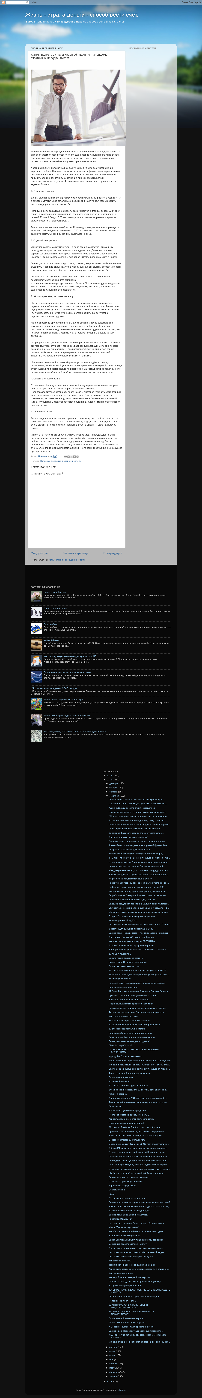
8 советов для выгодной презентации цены (131, 929)
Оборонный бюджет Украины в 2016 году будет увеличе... (139, 1144)
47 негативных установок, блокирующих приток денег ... (138, 1012)
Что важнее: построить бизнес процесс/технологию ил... (138, 1223)
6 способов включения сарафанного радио (131, 945)
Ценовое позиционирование (123, 987)
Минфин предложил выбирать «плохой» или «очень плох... (139, 1065)
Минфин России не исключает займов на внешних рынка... (139, 1342)
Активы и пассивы (118, 1094)
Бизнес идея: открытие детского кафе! (63, 699)
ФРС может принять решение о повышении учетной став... (139, 858)
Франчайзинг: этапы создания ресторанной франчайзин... (139, 845)
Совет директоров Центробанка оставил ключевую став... (138, 1160)
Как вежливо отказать (120, 1261)
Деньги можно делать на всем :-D (126, 958)
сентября (114, 796)
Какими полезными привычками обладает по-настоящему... (140, 1206)
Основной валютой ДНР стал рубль (127, 1140)
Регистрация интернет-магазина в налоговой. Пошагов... (138, 949)
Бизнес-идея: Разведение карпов (126, 1318)
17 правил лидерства (120, 954)
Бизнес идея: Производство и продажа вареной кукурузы (138, 933)
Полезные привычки (50, 461)
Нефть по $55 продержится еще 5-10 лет (130, 879)
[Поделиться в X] (71, 456)
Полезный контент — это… (123, 1301)
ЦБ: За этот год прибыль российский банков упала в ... (137, 1173)
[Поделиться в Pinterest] (77, 456)
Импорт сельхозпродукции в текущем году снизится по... (138, 891)
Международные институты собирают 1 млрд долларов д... (139, 870)
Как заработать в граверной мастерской (129, 1277)
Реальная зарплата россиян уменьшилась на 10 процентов (139, 1060)
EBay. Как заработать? (120, 1045)
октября (113, 792)
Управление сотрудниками (122, 1185)
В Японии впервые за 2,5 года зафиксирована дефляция (138, 862)
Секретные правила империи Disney (128, 1244)
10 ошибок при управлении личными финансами (134, 1024)
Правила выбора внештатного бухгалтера (130, 1033)
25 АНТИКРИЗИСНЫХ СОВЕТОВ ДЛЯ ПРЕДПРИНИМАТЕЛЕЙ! (128, 1306)
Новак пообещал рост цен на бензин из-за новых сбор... (138, 866)
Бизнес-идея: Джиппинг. (121, 1077)
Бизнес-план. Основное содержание (128, 962)
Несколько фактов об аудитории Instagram (131, 1256)
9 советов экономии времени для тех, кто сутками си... (137, 820)
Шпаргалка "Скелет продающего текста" (130, 849)
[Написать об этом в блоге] (68, 456)
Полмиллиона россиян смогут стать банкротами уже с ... (138, 799)
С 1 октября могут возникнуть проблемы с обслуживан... (138, 803)
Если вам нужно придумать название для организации (137, 841)
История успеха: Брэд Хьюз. (123, 920)
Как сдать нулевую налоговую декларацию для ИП (70, 656)
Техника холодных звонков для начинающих (132, 1265)
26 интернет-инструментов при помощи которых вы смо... (139, 974)
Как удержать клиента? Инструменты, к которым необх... (138, 1098)
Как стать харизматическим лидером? (128, 837)
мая (111, 1359)
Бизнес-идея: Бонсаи (55, 592)
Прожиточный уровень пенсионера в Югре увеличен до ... (139, 883)
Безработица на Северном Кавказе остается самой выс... (138, 895)
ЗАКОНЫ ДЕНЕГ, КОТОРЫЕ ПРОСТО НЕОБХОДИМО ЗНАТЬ (75, 731)
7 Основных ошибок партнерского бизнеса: (131, 1327)
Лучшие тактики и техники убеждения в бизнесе (133, 995)
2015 (110, 780)
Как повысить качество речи (123, 1016)
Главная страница (76, 553)
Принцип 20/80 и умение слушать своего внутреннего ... (138, 1131)
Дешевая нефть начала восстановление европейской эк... (139, 1156)
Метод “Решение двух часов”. (124, 1227)
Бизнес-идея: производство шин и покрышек (67, 715)
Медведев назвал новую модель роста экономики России (138, 912)
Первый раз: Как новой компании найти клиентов (134, 828)
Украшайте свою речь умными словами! (129, 1020)
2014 (110, 1381)
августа (113, 1347)
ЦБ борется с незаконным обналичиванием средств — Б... (139, 908)
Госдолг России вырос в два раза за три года (132, 916)
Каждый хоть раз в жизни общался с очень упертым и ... (138, 1135)
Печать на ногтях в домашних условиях (129, 1177)
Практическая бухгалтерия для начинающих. (132, 1037)
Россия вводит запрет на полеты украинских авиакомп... (138, 812)
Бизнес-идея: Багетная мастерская (127, 1322)
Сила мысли (115, 1106)
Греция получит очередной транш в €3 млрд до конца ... (138, 1152)
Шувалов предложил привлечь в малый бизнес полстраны (139, 904)
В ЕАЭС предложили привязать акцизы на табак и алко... (138, 874)
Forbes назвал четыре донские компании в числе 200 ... (138, 887)
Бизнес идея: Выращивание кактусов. (128, 1215)
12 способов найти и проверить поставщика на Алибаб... (138, 970)
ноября (113, 787)
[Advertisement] (85, 36)
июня (112, 1355)
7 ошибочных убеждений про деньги (127, 1110)
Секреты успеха (117, 1190)
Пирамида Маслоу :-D (120, 1219)
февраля (114, 1372)
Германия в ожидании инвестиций (126, 1123)
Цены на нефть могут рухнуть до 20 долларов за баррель (139, 1165)
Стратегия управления (55, 608)
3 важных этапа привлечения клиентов (129, 999)
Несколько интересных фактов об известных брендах (136, 1252)
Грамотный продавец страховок (125, 1181)
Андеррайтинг (51, 624)
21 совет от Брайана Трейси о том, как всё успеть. (135, 1127)
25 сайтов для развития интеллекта (127, 1198)
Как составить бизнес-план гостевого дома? (131, 1119)
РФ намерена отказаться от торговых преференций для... (139, 816)
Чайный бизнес (51, 640)
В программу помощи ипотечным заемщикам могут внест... (139, 1169)
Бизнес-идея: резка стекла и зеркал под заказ (67, 672)
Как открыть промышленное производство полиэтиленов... (139, 1269)
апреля (113, 1364)
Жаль (111, 1194)
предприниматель (71, 461)
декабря (114, 783)
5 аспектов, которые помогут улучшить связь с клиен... (137, 1248)
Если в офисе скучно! (120, 979)
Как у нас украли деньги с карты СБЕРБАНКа (132, 941)
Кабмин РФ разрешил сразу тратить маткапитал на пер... (138, 1148)
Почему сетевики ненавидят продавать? (130, 1041)
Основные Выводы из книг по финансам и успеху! (135, 1281)
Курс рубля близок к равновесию (125, 1056)
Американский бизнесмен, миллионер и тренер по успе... (139, 1102)
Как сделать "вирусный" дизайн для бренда (131, 937)
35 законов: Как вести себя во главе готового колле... (136, 833)
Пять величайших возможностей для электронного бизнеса (139, 924)
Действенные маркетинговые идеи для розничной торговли (139, 824)
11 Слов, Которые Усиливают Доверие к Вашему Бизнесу (138, 991)
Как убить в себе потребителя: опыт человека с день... (137, 1231)
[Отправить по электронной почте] (65, 456)
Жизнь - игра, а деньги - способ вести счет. (81, 14)
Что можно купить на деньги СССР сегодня (54, 688)
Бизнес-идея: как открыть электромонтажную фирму (136, 854)
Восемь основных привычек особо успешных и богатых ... (139, 1008)
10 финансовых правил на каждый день (129, 1210)
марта (112, 1368)
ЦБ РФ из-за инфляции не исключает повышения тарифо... (139, 1069)
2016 (110, 775)
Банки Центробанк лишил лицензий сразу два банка (136, 1240)
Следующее (39, 553)
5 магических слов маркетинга (124, 1235)
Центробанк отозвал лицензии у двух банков (132, 899)
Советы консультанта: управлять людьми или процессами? (139, 1202)
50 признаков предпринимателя (125, 1285)
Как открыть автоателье (121, 1273)
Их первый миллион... (120, 1081)
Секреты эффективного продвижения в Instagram (134, 1296)
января (113, 1376)
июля (112, 1351)
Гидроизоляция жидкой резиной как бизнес (131, 1004)
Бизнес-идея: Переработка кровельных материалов (136, 1331)
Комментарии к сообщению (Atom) (67, 560)
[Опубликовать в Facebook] (74, 456)
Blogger (121, 1390)
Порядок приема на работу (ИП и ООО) (129, 1115)
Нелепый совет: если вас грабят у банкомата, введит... (137, 983)
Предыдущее (112, 553)
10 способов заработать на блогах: (127, 1029)
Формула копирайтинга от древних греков (130, 1073)
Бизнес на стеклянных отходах (125, 966)
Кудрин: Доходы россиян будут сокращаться (132, 808)
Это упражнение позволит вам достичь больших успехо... (138, 1090)
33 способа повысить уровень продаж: (129, 1085)
